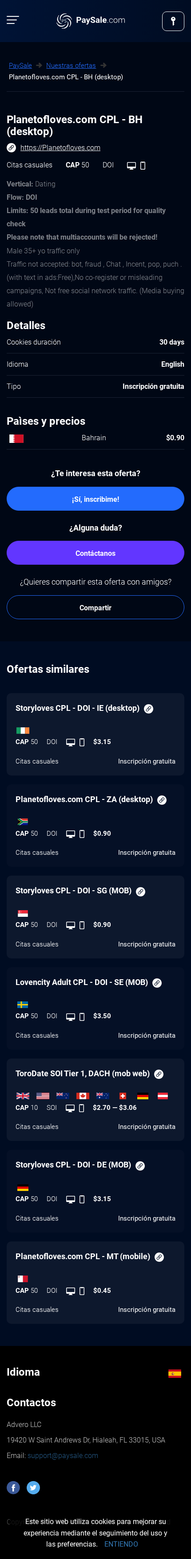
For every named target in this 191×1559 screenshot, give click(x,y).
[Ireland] (95, 728)
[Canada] (86, 1094)
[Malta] (95, 1277)
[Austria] (165, 1094)
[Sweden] (95, 1002)
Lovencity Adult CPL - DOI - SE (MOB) (82, 982)
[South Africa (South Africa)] (95, 820)
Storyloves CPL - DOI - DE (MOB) (73, 1164)
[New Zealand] (66, 1094)
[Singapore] (95, 911)
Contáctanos (95, 553)
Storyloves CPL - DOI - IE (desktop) (77, 708)
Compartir (95, 608)
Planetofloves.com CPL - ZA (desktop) (84, 799)
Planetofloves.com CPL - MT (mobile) (83, 1256)
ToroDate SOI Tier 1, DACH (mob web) (83, 1073)
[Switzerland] (125, 1094)
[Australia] (105, 1094)
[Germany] (145, 1094)
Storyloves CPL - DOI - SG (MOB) (73, 890)
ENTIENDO (121, 1544)
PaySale (20, 66)
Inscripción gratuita (146, 761)
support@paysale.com (62, 1455)
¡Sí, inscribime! (95, 499)
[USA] (46, 1094)
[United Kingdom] (26, 1094)
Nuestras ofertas (71, 66)
